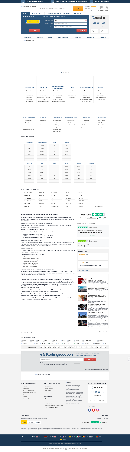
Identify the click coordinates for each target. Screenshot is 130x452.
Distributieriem (57, 93)
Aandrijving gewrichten (43, 101)
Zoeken (78, 8)
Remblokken (29, 93)
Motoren (68, 13)
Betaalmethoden (49, 388)
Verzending (48, 390)
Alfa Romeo (28, 192)
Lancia (54, 203)
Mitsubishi (69, 198)
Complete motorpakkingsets (58, 101)
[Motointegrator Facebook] (89, 410)
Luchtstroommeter (71, 125)
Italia (80, 436)
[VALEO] (56, 341)
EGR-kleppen (57, 125)
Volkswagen (29, 142)
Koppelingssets (43, 90)
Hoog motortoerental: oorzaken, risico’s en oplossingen (96, 305)
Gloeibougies (86, 95)
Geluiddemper (57, 122)
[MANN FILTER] (90, 341)
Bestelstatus (48, 386)
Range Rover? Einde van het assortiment (95, 313)
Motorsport (103, 37)
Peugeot (91, 164)
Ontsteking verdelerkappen (86, 99)
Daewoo (41, 192)
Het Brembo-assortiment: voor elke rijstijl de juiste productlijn (97, 321)
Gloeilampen (43, 125)
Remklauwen (29, 95)
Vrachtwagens (38, 13)
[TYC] (106, 343)
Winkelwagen (101, 10)
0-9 (41, 347)
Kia (53, 198)
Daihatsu (41, 195)
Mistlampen (43, 127)
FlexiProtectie (48, 403)
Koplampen (43, 120)
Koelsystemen (101, 116)
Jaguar (54, 192)
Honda (41, 201)
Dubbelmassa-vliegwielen (43, 97)
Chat (94, 31)
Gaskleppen (71, 122)
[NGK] (37, 343)
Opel (42, 164)
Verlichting (43, 116)
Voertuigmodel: (49, 23)
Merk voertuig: (49, 20)
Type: (51, 26)
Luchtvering (28, 127)
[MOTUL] (52, 343)
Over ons (25, 386)
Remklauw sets (29, 99)
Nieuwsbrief (26, 401)
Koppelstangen (100, 95)
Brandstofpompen (71, 127)
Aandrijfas (43, 99)
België (87, 436)
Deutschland (50, 436)
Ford (66, 164)
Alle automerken (99, 206)
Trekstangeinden (37, 260)
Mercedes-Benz (42, 142)
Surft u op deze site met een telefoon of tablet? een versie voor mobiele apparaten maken (65, 448)
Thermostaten (101, 125)
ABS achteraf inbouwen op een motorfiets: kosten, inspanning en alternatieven (97, 296)
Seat (80, 195)
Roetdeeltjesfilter (57, 131)
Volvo (81, 206)
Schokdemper (28, 120)
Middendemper (57, 129)
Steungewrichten (101, 99)
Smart (81, 198)
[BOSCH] (25, 341)
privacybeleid (77, 363)
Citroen (27, 203)
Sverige (64, 439)
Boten (79, 13)
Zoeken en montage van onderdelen (54, 405)
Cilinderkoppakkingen (58, 95)
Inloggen (107, 10)
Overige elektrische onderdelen (86, 127)
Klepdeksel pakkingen (58, 99)
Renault (29, 164)
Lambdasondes (57, 120)
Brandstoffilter (72, 97)
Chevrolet (28, 198)
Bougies (86, 90)
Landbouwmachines (54, 13)
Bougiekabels (86, 97)
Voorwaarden (26, 388)
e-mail (41, 362)
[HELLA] (44, 343)
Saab (80, 192)
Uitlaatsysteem (57, 116)
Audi (54, 142)
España (73, 436)
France (66, 436)
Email (103, 31)
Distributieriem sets (58, 90)
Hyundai (41, 203)
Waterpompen (101, 120)
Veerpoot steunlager (28, 125)
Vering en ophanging (28, 116)
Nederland (41, 436)
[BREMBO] (98, 343)
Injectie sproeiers (71, 120)
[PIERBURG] (87, 343)
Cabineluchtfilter (72, 95)
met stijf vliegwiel (44, 95)
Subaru (81, 201)
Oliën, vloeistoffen (63, 37)
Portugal (100, 436)
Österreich (59, 436)
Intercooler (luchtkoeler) (101, 127)
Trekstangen (34, 261)
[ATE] (33, 341)
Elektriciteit (86, 116)
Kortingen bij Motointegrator (29, 398)
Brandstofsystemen (71, 116)
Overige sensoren (86, 125)
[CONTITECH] (68, 343)
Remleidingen (29, 97)
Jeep (53, 195)
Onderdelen (40, 37)
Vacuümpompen (29, 101)
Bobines (86, 93)
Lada (53, 201)
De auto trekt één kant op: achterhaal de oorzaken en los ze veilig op (98, 287)
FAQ (24, 394)
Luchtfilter (72, 90)
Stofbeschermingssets (28, 129)
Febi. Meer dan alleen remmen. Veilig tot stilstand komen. (96, 279)
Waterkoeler (101, 122)
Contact (25, 396)
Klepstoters (58, 97)
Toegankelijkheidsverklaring (29, 392)
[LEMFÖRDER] (27, 343)
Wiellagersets (100, 93)
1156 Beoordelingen (83, 270)
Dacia (27, 206)
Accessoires (78, 37)
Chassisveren (28, 122)
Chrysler (28, 201)
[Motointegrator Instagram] (97, 410)
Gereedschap (90, 37)
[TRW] (39, 341)
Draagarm (100, 90)
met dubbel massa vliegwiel (43, 93)
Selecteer (34, 30)
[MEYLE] (78, 341)
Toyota (67, 142)
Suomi (93, 436)
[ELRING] (78, 343)
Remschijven (29, 90)
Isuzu (40, 206)
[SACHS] (47, 341)
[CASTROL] (103, 341)
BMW (54, 164)
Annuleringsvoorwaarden (51, 398)
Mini (67, 195)
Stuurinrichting (27, 260)
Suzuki (81, 203)
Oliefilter (72, 93)
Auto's (27, 13)
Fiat (40, 198)
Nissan (68, 201)
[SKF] (59, 343)
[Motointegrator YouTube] (93, 410)
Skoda (79, 164)
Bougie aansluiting (86, 101)
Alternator (86, 120)
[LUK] (70, 341)
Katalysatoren (57, 127)
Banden (50, 37)
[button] (70, 20)
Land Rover (55, 206)
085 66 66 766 (99, 22)
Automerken (27, 37)
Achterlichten (43, 122)
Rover (68, 206)
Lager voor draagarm (101, 97)
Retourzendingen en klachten (52, 401)
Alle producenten (31, 347)
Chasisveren (36, 264)
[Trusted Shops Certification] (87, 8)
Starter (86, 122)
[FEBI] (64, 341)
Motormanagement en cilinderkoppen (58, 86)
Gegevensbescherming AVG (29, 390)
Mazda (67, 192)
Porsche (68, 203)
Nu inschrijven (90, 359)
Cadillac (28, 195)
